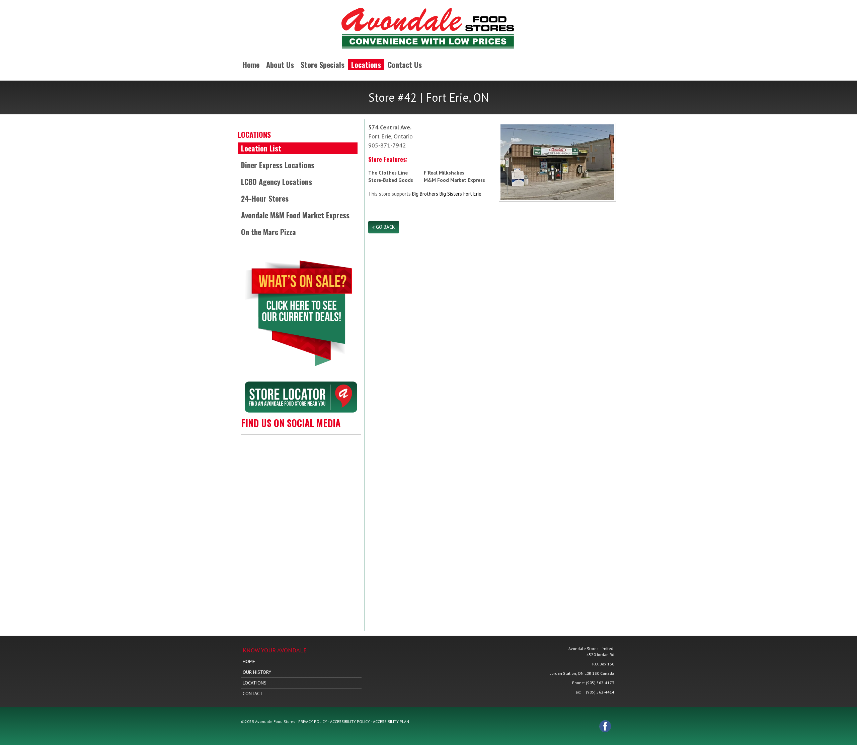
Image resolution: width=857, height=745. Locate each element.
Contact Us (405, 64)
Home (251, 64)
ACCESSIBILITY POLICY (350, 721)
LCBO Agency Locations (276, 181)
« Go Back (383, 227)
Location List (261, 148)
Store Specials (322, 64)
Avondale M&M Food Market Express (295, 215)
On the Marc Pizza (268, 231)
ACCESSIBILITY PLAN (391, 721)
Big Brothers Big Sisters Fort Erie (446, 194)
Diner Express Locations (277, 164)
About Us (280, 64)
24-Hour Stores (265, 198)
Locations (366, 64)
